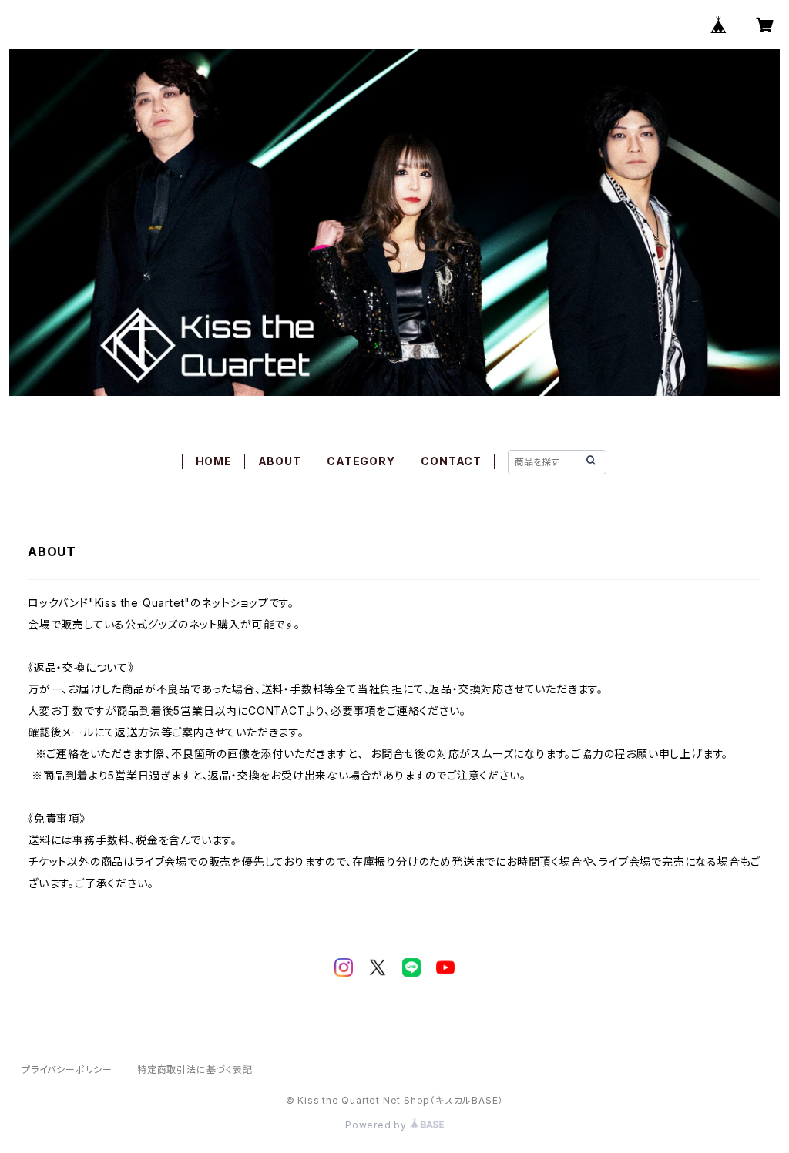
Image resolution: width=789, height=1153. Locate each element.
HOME (214, 461)
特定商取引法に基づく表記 (195, 1069)
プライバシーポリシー (67, 1069)
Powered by (377, 1125)
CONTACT (451, 461)
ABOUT (279, 461)
